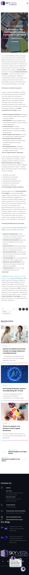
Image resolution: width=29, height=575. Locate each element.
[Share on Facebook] (23, 309)
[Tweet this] (20, 309)
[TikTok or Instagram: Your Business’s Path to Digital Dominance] (14, 411)
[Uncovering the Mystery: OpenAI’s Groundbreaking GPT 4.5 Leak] (14, 374)
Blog (8, 26)
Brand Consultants (17, 38)
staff (7, 38)
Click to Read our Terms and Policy (15, 513)
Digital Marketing (16, 26)
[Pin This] (27, 309)
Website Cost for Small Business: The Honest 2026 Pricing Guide (16, 528)
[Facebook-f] (3, 561)
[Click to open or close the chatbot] (23, 569)
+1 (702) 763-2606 (11, 507)
